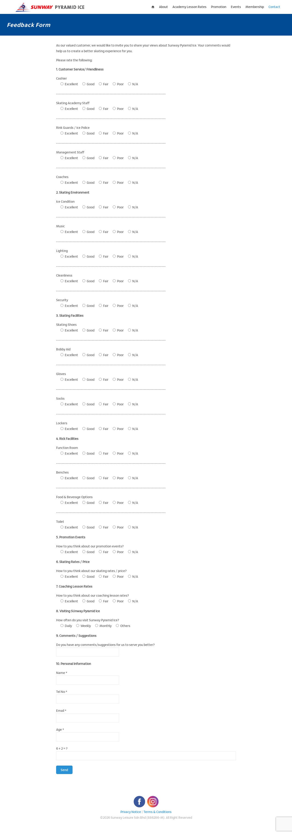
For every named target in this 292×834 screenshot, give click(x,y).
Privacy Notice (130, 812)
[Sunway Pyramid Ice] (50, 7)
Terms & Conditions (157, 812)
